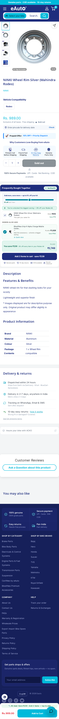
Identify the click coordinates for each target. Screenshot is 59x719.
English (22, 694)
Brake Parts (7, 541)
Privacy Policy (8, 638)
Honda (34, 552)
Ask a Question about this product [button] (29, 467)
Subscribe (50, 680)
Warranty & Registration (13, 618)
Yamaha (34, 567)
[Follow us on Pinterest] (16, 700)
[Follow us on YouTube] (22, 700)
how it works (36, 411)
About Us (6, 603)
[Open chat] (51, 711)
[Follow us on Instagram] (10, 700)
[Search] (44, 16)
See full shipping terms (12, 419)
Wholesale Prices (10, 623)
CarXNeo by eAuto (10, 581)
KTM (33, 578)
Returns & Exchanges (41, 608)
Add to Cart (37, 713)
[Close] (53, 16)
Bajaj (33, 541)
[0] (53, 8)
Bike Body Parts (9, 546)
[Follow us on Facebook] (4, 700)
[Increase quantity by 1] (18, 163)
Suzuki (34, 557)
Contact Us (7, 608)
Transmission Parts (11, 570)
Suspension (7, 575)
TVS (33, 562)
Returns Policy (8, 643)
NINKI (5, 90)
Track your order (38, 603)
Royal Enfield (37, 583)
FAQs (4, 613)
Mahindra (35, 572)
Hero (33, 546)
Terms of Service (10, 653)
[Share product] (54, 25)
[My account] (46, 8)
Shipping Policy (9, 648)
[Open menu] (4, 9)
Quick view (20, 237)
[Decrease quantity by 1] (6, 163)
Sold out (39, 163)
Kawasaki (35, 588)
